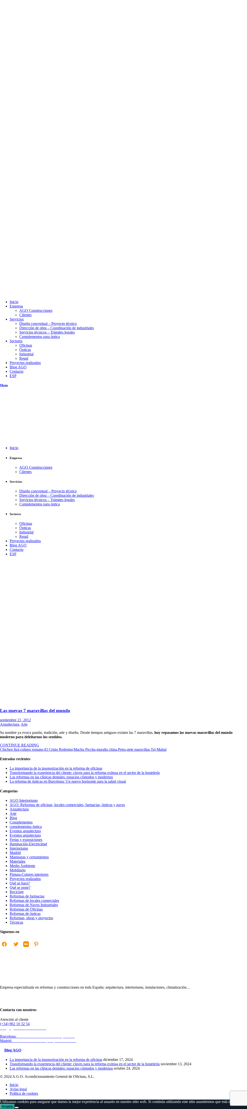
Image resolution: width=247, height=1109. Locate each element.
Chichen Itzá (9, 749)
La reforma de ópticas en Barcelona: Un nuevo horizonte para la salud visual (68, 781)
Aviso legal (18, 1089)
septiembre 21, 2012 (15, 720)
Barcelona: (38, 1036)
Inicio (4, 597)
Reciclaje (17, 892)
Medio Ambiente (22, 866)
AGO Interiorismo (24, 800)
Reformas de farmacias (27, 896)
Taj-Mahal (158, 749)
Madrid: (38, 1041)
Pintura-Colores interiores (29, 874)
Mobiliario (18, 870)
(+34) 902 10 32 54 (15, 1024)
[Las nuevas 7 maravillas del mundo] (65, 701)
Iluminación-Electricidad (28, 844)
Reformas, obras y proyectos (31, 918)
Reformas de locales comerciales (34, 900)
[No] (17, 1107)
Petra (122, 749)
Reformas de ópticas (25, 914)
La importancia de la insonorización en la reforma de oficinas (56, 768)
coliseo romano (31, 749)
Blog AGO (12, 1050)
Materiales (17, 861)
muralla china (106, 749)
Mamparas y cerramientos (29, 857)
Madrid (15, 853)
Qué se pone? (20, 887)
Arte (24, 724)
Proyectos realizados (25, 879)
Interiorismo (19, 848)
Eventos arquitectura (25, 831)
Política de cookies (24, 1093)
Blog (13, 818)
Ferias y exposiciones (26, 840)
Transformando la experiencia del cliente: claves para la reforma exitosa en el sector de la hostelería (85, 773)
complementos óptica (26, 826)
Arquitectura (9, 724)
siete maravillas (138, 749)
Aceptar (7, 1106)
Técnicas (16, 922)
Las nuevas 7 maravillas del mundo (35, 710)
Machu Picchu (85, 749)
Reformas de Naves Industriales (34, 905)
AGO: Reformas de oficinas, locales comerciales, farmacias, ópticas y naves (67, 805)
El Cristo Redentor (58, 749)
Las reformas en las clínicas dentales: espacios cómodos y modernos (61, 777)
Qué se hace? (20, 883)
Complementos (21, 822)
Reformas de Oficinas (26, 909)
